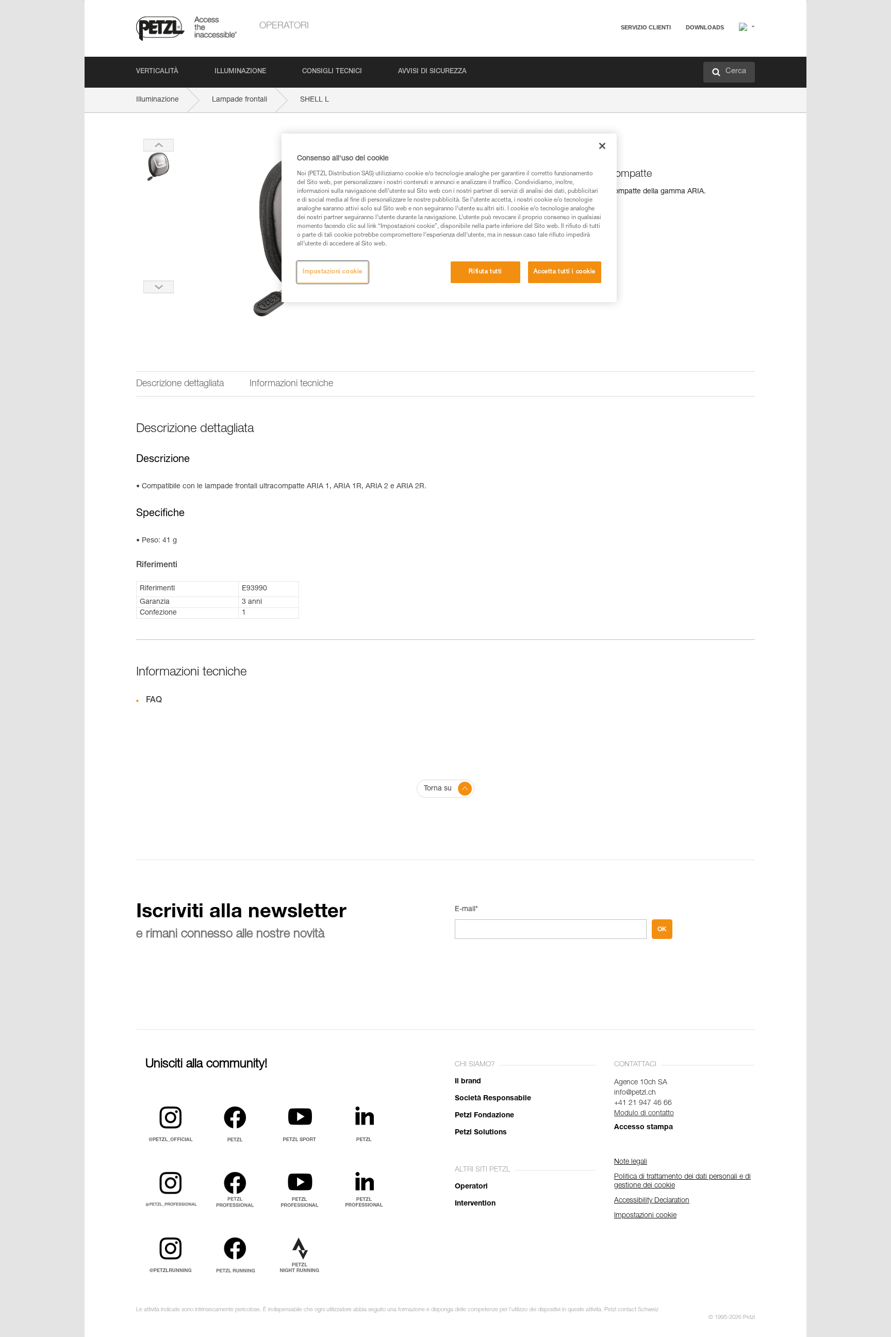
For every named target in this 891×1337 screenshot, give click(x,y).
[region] (449, 218)
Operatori (284, 26)
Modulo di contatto (644, 1113)
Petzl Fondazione (484, 1115)
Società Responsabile (493, 1098)
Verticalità (157, 72)
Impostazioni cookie (332, 272)
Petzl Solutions (481, 1132)
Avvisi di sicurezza (432, 72)
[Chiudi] (602, 146)
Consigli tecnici (332, 72)
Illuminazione (240, 72)
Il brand (468, 1081)
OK (662, 929)
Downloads (705, 27)
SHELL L (314, 100)
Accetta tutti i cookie (565, 272)
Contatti (601, 66)
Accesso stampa (643, 1127)
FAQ (596, 52)
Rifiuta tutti (485, 272)
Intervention (475, 1204)
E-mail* (466, 909)
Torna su (438, 789)
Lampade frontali (239, 100)
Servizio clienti (646, 27)
